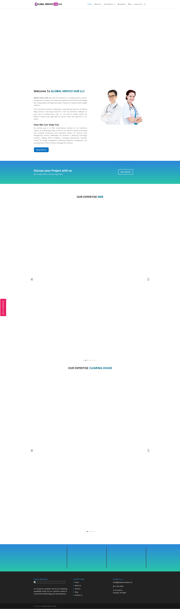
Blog (129, 4)
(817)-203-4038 (118, 586)
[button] (32, 279)
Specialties (121, 4)
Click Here (90, 53)
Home (90, 4)
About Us (97, 4)
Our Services (108, 4)
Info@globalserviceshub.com (122, 582)
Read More (41, 149)
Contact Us (138, 4)
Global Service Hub (49, 606)
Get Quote (126, 171)
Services (77, 589)
